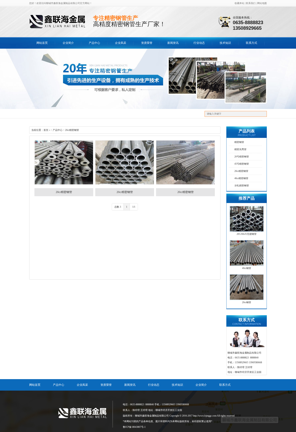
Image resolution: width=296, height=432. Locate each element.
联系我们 (251, 3)
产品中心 (94, 42)
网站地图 (262, 3)
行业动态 (199, 42)
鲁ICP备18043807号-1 (134, 427)
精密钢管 (239, 142)
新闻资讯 (173, 42)
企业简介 (68, 42)
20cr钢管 (246, 302)
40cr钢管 (246, 268)
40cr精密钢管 (241, 178)
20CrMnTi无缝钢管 (247, 234)
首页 (45, 130)
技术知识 (225, 42)
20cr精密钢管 (72, 130)
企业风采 (120, 42)
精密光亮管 (240, 149)
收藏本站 (239, 3)
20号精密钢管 (241, 156)
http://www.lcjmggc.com (204, 415)
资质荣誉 (146, 42)
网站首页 (42, 42)
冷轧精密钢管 (241, 185)
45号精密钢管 (241, 163)
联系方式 (251, 42)
